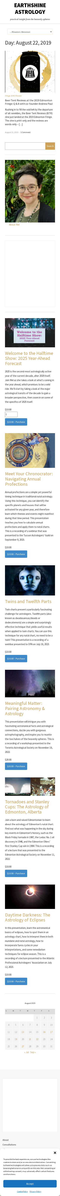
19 (16, 1039)
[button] (55, 1152)
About (5, 1139)
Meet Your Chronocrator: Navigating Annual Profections (29, 479)
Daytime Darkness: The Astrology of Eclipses (27, 917)
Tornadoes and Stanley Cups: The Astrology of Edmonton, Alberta (27, 807)
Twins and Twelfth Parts (28, 601)
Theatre (18, 96)
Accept (30, 1183)
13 (23, 1032)
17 (51, 1032)
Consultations (9, 1144)
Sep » (33, 1052)
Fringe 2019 (9, 96)
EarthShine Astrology (30, 8)
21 (30, 1039)
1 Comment (25, 132)
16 (44, 1032)
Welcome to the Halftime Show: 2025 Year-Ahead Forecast (29, 358)
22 (37, 1039)
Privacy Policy (35, 1191)
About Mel (14, 224)
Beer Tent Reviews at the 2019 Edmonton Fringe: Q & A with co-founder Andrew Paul (29, 102)
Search (50, 146)
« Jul (26, 1052)
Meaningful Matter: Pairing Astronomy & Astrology (25, 708)
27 (23, 1046)
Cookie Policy (22, 1191)
